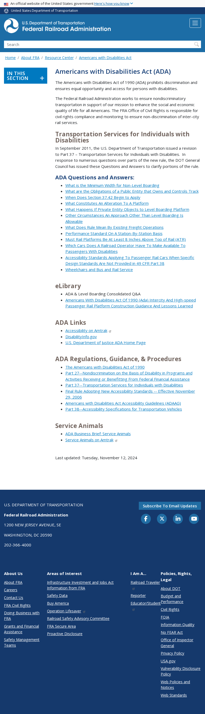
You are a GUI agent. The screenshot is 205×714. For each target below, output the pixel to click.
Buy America (58, 603)
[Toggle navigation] (195, 23)
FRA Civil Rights (17, 605)
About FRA (30, 57)
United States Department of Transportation (44, 10)
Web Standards (174, 695)
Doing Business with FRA (22, 615)
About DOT (170, 588)
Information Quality (177, 624)
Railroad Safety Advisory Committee (78, 618)
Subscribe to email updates (170, 505)
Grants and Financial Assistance (21, 629)
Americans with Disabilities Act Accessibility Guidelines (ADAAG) (123, 403)
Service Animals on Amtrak (89, 439)
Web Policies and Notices (175, 684)
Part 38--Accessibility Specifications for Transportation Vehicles (123, 409)
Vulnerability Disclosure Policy (180, 671)
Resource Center (59, 57)
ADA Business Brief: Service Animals (98, 433)
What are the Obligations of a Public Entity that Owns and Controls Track (132, 191)
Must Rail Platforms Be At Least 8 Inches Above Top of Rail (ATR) (125, 239)
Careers (10, 589)
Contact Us (13, 597)
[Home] (57, 27)
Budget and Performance (172, 598)
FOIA (165, 617)
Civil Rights (170, 609)
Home (10, 57)
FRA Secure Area (61, 626)
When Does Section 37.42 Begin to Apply (102, 197)
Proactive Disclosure (64, 633)
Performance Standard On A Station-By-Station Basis (114, 233)
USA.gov (168, 660)
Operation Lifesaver (64, 610)
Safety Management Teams (22, 642)
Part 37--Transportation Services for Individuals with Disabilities (124, 385)
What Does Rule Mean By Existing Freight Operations (114, 227)
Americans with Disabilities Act (105, 57)
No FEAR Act (172, 632)
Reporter (138, 595)
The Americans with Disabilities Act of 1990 (105, 367)
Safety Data (57, 595)
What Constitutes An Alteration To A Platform (107, 203)
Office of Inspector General (177, 642)
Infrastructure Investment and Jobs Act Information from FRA (80, 585)
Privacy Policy (172, 653)
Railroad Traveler (145, 582)
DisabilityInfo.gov (81, 336)
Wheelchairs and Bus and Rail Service (99, 269)
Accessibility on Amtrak (86, 330)
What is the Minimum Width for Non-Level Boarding (112, 185)
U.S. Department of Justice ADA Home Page (105, 342)
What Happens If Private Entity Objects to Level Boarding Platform (127, 209)
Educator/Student (146, 603)
